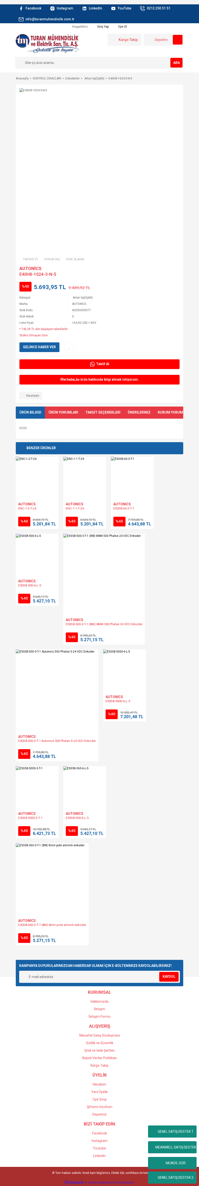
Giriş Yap (103, 26)
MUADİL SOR (176, 1163)
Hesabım (99, 1084)
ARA (176, 63)
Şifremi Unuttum (99, 1107)
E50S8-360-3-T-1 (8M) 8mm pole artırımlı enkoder (52, 925)
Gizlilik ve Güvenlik (99, 1043)
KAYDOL (169, 976)
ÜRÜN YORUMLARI (63, 412)
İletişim (99, 1009)
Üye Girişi (100, 1099)
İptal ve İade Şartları (99, 1050)
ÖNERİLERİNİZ (139, 412)
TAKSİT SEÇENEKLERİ (102, 412)
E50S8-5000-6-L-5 (118, 701)
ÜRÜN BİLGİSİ (30, 412)
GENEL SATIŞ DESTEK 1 (175, 1131)
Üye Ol (122, 26)
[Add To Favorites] (69, 347)
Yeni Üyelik (99, 1092)
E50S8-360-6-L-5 (77, 818)
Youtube (99, 1148)
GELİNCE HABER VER (39, 347)
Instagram (100, 1141)
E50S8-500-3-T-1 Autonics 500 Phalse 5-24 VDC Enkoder (57, 741)
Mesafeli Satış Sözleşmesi (99, 1035)
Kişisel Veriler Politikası (99, 1058)
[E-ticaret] (99, 1182)
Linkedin (99, 1156)
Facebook (99, 1133)
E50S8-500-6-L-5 (29, 585)
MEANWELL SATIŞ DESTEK (175, 1147)
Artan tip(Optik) (82, 297)
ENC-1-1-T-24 (75, 508)
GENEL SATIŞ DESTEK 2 (175, 1177)
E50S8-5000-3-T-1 (30, 818)
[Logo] (47, 43)
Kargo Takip (99, 1065)
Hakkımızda (99, 1001)
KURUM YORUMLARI (174, 412)
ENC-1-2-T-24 (27, 508)
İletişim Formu (99, 1016)
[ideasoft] (74, 1182)
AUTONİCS (30, 268)
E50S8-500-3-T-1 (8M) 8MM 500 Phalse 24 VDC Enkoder (104, 624)
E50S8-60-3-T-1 (123, 508)
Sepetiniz (99, 1114)
